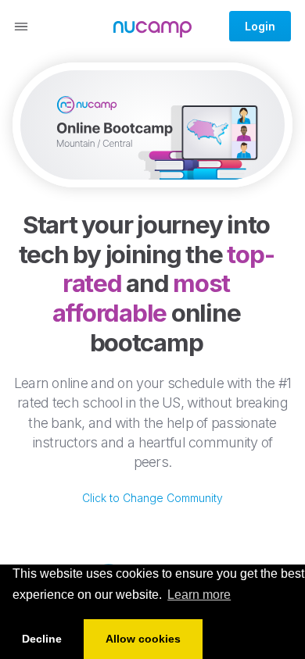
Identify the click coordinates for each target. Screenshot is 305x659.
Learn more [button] (199, 594)
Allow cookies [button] (143, 638)
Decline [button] (42, 638)
